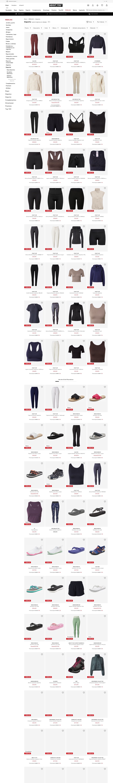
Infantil (21, 5)
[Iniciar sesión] (93, 5)
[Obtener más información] (34, 68)
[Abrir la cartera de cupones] (88, 5)
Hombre (14, 5)
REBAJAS (31, 19)
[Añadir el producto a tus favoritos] (42, 34)
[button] (90, 22)
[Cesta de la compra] (107, 5)
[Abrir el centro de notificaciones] (97, 5)
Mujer (7, 5)
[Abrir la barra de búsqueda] (87, 10)
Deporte (37, 19)
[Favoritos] (102, 5)
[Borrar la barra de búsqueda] (106, 10)
